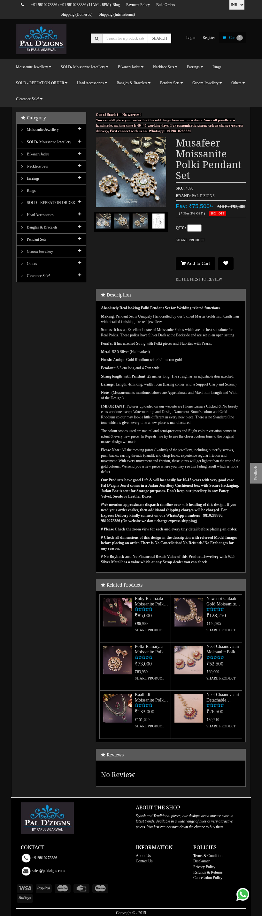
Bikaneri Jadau (37, 154)
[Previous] (101, 227)
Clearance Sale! (38, 276)
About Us (143, 855)
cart (235, 37)
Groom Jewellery (39, 251)
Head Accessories (40, 215)
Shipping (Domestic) (76, 14)
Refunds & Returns (208, 872)
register (209, 37)
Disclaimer (201, 861)
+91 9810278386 (44, 5)
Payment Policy (138, 5)
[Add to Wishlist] (226, 263)
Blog (116, 5)
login (190, 37)
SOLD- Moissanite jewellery (48, 142)
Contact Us (144, 861)
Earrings (33, 178)
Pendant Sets (36, 239)
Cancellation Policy (207, 877)
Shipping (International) (117, 14)
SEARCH (159, 38)
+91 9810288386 (73, 5)
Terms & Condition (207, 855)
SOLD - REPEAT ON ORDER (50, 202)
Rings (216, 67)
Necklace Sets (37, 166)
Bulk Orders (165, 5)
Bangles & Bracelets (42, 227)
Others (31, 263)
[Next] (161, 227)
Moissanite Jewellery (42, 129)
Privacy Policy (204, 867)
